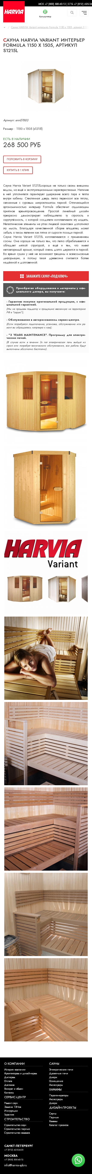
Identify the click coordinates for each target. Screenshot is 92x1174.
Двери (53, 1077)
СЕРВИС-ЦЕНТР (15, 1097)
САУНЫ (54, 1064)
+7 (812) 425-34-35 (13, 1149)
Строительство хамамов (17, 1133)
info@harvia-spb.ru (15, 1165)
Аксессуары (56, 1085)
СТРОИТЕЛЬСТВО (17, 1119)
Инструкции (11, 1111)
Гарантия (9, 1114)
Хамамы (53, 1121)
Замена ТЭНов (12, 1107)
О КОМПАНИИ (14, 1064)
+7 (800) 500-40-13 (13, 1159)
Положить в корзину (22, 159)
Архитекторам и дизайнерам (20, 1073)
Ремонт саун (11, 1103)
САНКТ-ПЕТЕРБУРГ (18, 1146)
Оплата (8, 1081)
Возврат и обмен (13, 1089)
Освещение (56, 1081)
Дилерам (9, 1077)
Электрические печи (61, 1069)
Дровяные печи (58, 1073)
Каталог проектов (58, 1125)
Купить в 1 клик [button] (18, 170)
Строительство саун (15, 1125)
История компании (14, 1069)
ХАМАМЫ (55, 1090)
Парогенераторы (58, 1095)
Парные (54, 1117)
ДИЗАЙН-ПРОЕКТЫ (62, 1108)
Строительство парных (17, 1129)
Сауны (52, 1113)
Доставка (9, 1085)
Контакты (9, 1092)
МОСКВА (11, 1156)
